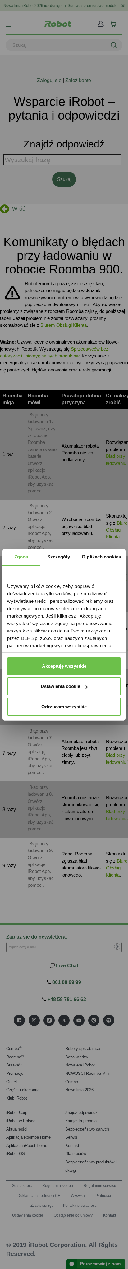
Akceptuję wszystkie (64, 666)
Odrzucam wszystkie (64, 706)
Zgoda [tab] (21, 556)
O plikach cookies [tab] (101, 556)
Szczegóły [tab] (58, 556)
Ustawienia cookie (60, 686)
